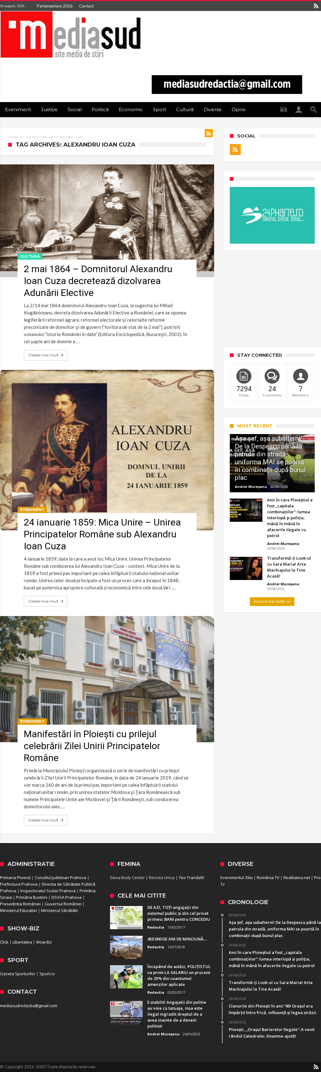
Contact (86, 5)
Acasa (13, 137)
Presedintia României (20, 904)
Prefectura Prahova (19, 884)
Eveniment (32, 509)
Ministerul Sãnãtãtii (59, 910)
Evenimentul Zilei (236, 877)
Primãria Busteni (31, 897)
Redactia (155, 927)
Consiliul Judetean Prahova (60, 877)
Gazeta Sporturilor (17, 973)
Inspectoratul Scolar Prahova (48, 890)
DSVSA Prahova (66, 897)
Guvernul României (63, 904)
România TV (268, 877)
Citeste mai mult (43, 355)
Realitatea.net (296, 877)
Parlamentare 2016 (55, 5)
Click (4, 942)
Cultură (30, 256)
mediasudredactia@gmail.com (28, 1005)
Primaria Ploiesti (15, 877)
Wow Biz (44, 942)
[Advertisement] (272, 298)
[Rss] (316, 6)
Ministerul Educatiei (18, 910)
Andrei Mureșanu (251, 486)
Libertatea (22, 942)
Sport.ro (47, 973)
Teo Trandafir (192, 877)
